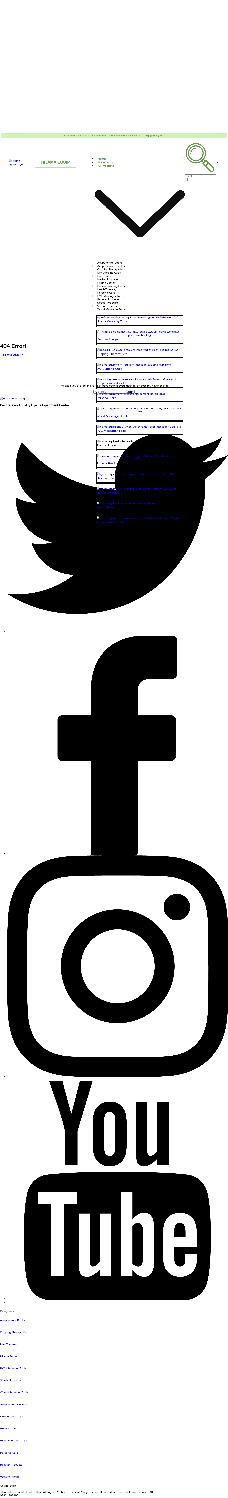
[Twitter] (117, 631)
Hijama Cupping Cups (13, 1440)
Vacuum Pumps (9, 1476)
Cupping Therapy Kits (14, 1332)
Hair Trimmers (9, 1344)
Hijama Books (8, 1356)
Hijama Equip (11, 354)
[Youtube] (117, 1299)
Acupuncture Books (12, 1320)
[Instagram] (117, 1076)
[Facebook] (117, 853)
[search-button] (186, 179)
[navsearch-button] (200, 171)
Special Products (10, 1380)
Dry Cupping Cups (11, 1416)
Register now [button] (153, 135)
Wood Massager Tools (111, 309)
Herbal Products (10, 1428)
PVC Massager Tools (13, 1368)
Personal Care (9, 1452)
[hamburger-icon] (183, 157)
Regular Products (11, 1464)
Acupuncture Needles (13, 1404)
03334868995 (9, 1495)
